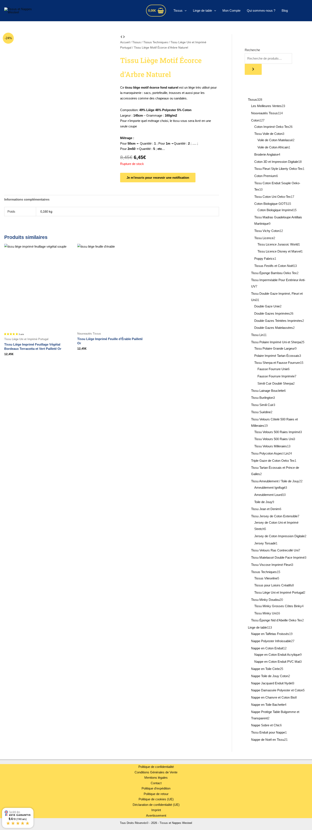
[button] (185, 10)
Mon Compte (231, 10)
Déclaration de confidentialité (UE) (156, 804)
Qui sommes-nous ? (261, 10)
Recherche (252, 50)
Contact (156, 783)
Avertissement (156, 815)
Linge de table (202, 10)
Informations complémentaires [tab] (26, 199)
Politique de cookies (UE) (156, 799)
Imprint (156, 810)
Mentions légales (156, 777)
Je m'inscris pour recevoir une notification (157, 177)
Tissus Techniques (155, 42)
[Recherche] (253, 69)
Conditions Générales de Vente (156, 772)
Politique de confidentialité (156, 767)
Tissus (178, 10)
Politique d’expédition (156, 788)
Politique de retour (156, 794)
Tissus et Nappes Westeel (82, 10)
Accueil (125, 42)
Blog (285, 10)
